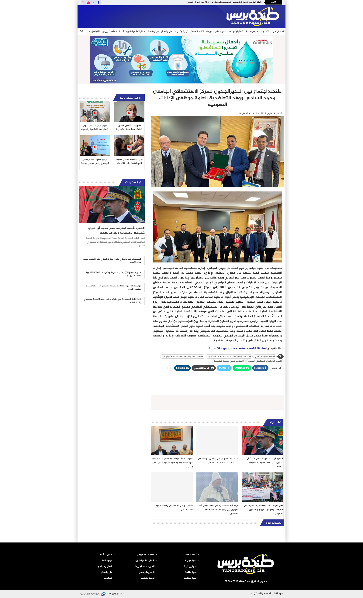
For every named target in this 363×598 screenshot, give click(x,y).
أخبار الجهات (189, 555)
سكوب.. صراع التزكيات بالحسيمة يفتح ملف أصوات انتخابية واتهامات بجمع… (113, 274)
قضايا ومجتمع (236, 31)
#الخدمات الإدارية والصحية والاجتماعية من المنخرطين (229, 356)
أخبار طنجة (190, 572)
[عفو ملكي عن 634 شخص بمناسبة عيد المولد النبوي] (172, 487)
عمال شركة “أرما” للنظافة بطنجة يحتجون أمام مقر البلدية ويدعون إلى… (113, 287)
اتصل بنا (108, 578)
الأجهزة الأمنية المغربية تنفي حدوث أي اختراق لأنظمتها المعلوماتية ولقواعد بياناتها (116, 230)
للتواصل (95, 31)
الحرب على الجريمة (216, 31)
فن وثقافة (153, 31)
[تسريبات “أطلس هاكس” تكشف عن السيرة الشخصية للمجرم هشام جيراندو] (129, 111)
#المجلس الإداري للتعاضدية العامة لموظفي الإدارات (182, 356)
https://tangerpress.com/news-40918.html (238, 348)
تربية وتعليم (181, 31)
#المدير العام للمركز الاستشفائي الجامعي (265, 361)
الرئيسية (276, 31)
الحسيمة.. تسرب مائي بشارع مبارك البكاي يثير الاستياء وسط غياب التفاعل (112, 260)
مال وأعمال (166, 31)
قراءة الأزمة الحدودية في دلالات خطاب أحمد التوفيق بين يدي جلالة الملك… (112, 300)
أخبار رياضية (190, 566)
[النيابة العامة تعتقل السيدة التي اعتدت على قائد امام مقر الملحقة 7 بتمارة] (129, 145)
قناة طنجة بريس (111, 31)
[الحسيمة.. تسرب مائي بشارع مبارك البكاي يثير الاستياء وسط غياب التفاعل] (217, 440)
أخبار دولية (190, 561)
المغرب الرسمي (146, 572)
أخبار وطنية (190, 578)
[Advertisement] (123, 16)
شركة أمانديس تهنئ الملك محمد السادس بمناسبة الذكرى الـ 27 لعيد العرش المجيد (224, 2)
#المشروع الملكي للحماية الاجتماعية (229, 361)
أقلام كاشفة (197, 31)
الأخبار (266, 31)
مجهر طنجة (251, 31)
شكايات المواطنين (135, 31)
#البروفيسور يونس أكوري (265, 356)
